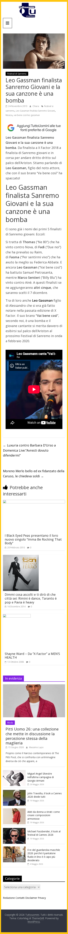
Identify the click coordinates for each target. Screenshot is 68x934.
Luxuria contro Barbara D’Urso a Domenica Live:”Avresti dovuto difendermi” (29, 450)
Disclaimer (31, 897)
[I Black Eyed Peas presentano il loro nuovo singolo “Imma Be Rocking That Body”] (34, 502)
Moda (10, 722)
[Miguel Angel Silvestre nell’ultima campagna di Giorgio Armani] (14, 772)
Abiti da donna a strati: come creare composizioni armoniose (43, 815)
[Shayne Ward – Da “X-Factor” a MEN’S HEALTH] (17, 616)
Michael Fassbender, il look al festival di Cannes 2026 (44, 833)
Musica (9, 115)
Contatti (20, 897)
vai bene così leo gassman (27, 115)
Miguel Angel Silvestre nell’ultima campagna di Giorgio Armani (40, 777)
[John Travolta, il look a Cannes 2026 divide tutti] (14, 791)
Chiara (36, 106)
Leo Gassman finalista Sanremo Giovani (35, 110)
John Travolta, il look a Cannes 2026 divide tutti (44, 795)
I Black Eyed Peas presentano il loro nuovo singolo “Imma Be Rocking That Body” (33, 539)
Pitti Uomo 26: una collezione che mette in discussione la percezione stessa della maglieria (32, 735)
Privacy (42, 897)
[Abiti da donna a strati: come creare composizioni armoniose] (14, 810)
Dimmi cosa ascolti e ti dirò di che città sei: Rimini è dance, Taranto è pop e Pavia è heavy (31, 598)
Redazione (9, 897)
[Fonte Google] (34, 128)
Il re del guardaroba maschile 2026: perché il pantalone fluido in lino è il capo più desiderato (43, 855)
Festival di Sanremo (17, 73)
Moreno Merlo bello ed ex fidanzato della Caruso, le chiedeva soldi (33, 473)
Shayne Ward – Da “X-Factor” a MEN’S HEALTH (32, 656)
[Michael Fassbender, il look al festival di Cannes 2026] (14, 829)
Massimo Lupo (36, 747)
